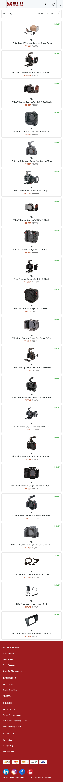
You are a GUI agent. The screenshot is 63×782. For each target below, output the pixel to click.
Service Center (9, 751)
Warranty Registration (12, 726)
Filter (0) (7, 14)
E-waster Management (12, 671)
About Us (7, 696)
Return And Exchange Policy (15, 721)
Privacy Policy (9, 709)
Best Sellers (8, 659)
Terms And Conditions (12, 715)
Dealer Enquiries (10, 690)
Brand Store (8, 740)
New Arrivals (8, 654)
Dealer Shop (8, 746)
